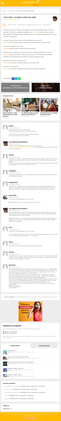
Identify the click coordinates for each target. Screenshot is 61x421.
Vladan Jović (12, 358)
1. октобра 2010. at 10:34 (14, 128)
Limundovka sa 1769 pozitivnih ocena (15, 88)
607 (34, 352)
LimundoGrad (11, 10)
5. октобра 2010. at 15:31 (14, 229)
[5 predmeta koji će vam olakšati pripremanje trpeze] (49, 105)
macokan (34, 32)
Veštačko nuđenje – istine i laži (15, 368)
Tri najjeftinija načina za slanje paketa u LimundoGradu (32, 386)
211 (35, 376)
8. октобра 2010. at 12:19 (14, 267)
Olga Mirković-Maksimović (13, 19)
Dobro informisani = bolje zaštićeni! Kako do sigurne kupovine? (10, 114)
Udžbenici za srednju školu (10, 333)
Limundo (29, 352)
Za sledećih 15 (11, 350)
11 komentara (48, 24)
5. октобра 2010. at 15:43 (14, 244)
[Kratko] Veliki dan (45, 88)
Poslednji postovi (44, 345)
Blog (31, 376)
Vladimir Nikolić (12, 352)
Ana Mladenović (12, 363)
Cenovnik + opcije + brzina (14, 374)
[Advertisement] (30, 311)
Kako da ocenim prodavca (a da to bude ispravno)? (21, 362)
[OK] (59, 416)
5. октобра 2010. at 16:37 (14, 254)
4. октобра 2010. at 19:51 (14, 184)
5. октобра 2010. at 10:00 (14, 210)
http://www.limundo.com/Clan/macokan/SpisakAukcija (21, 147)
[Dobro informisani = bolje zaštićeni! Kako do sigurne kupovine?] (12, 105)
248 (37, 363)
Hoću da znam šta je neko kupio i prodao (18, 356)
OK (25, 418)
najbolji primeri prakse (33, 24)
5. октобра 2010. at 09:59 (14, 197)
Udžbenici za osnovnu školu (10, 331)
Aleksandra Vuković (13, 376)
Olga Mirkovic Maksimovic (18, 142)
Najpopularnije (15, 345)
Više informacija (32, 418)
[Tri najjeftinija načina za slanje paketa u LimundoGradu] (30, 105)
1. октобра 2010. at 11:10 (14, 144)
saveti (40, 24)
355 (37, 358)
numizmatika (13, 182)
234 (33, 370)
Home (5, 10)
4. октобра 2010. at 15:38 (14, 172)
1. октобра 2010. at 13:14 (14, 157)
